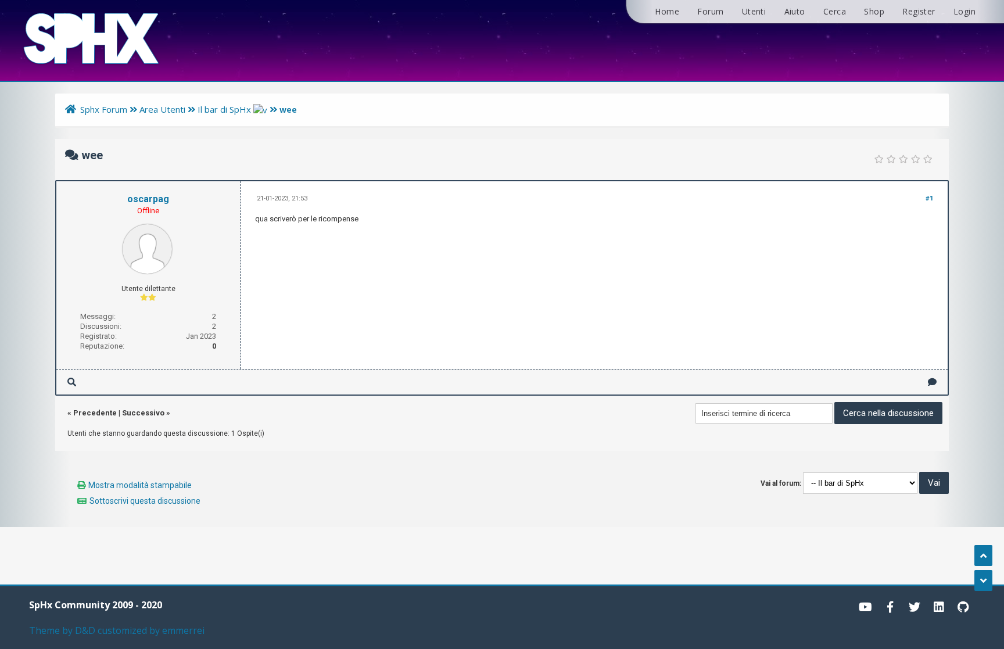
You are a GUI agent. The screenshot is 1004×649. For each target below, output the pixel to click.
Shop (874, 11)
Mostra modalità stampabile (140, 485)
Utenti (754, 11)
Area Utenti (163, 109)
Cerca (834, 11)
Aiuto (794, 11)
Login (964, 11)
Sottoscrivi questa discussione (144, 500)
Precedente (95, 412)
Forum (710, 11)
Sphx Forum (103, 109)
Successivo (143, 412)
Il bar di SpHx (224, 109)
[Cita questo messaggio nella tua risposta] (932, 382)
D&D (85, 630)
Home (667, 11)
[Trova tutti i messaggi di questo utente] (71, 382)
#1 (929, 198)
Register (918, 11)
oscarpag (148, 199)
